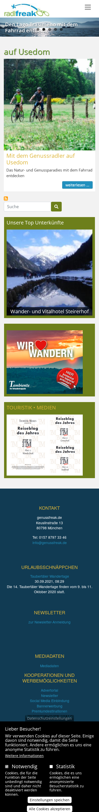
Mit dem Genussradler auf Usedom (40, 159)
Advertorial (49, 690)
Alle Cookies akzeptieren (49, 808)
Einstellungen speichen (50, 799)
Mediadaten (49, 665)
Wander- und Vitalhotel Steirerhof (49, 311)
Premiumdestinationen (49, 711)
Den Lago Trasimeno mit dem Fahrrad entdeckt (41, 27)
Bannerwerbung (49, 705)
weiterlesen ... (77, 184)
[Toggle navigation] (88, 7)
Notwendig (24, 766)
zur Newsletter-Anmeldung (49, 621)
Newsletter (49, 695)
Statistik (65, 766)
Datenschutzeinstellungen (49, 718)
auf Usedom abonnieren (6, 198)
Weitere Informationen (24, 755)
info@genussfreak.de (49, 542)
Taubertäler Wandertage (49, 576)
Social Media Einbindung (49, 700)
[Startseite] (27, 10)
